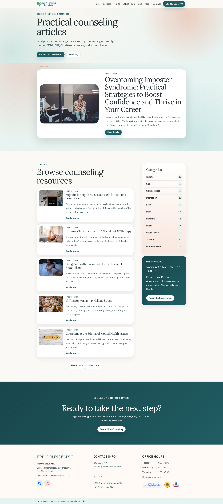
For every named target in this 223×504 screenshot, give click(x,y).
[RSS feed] (84, 501)
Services (107, 4)
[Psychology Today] (152, 485)
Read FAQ (73, 54)
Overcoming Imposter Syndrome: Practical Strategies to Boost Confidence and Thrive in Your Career (143, 94)
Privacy (45, 501)
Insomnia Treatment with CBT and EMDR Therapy (98, 231)
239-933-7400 (100, 462)
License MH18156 (45, 475)
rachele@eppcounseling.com (107, 466)
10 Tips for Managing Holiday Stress (89, 300)
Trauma (150, 239)
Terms (39, 501)
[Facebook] (40, 483)
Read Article (113, 132)
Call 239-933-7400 (174, 3)
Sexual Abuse (152, 232)
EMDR (126, 4)
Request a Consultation (50, 54)
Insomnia (150, 218)
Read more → (72, 218)
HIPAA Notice (54, 501)
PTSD (149, 225)
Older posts (93, 365)
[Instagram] (47, 483)
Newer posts (77, 365)
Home (98, 4)
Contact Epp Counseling (111, 429)
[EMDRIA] (167, 485)
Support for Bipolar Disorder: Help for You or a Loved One (96, 196)
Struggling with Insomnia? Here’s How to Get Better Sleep (95, 265)
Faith (148, 211)
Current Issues (153, 191)
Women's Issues (154, 246)
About (147, 4)
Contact (157, 4)
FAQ (133, 4)
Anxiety (149, 177)
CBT (118, 4)
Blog (140, 4)
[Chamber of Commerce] (176, 485)
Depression (151, 198)
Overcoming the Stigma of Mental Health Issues (97, 333)
